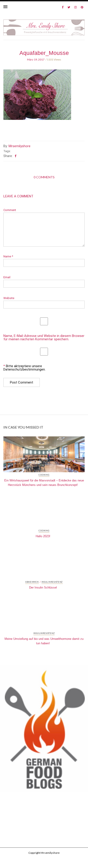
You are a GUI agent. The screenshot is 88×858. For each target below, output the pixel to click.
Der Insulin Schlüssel (43, 587)
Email (6, 277)
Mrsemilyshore (19, 146)
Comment (9, 210)
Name (8, 256)
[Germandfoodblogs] (44, 729)
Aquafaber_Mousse (44, 53)
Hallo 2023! (43, 536)
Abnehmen (32, 582)
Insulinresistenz (52, 582)
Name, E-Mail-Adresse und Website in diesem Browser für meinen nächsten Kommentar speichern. (43, 337)
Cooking (44, 475)
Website (8, 298)
